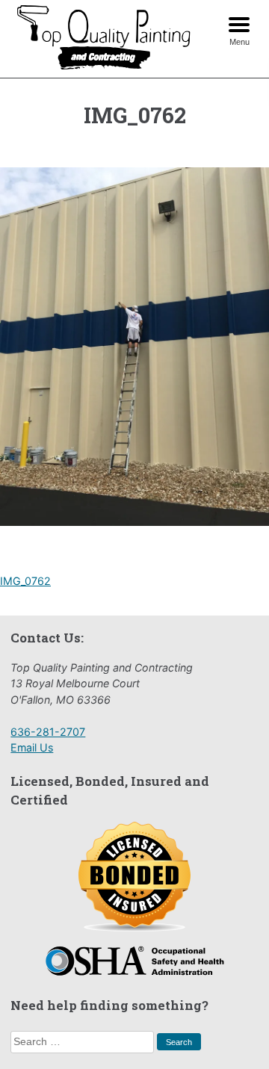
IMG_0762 (25, 580)
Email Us (31, 747)
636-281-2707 (47, 731)
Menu (239, 41)
